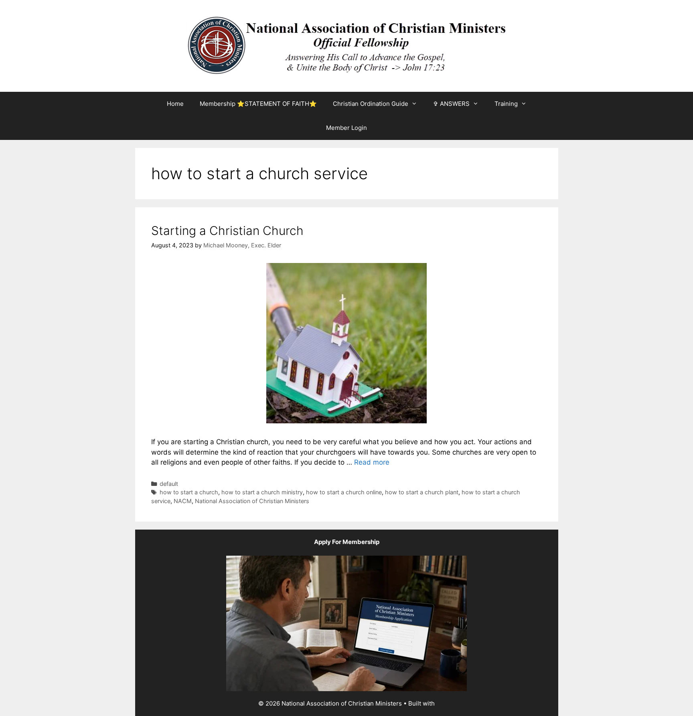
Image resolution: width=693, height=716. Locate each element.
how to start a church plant (421, 492)
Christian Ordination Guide (370, 103)
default (169, 483)
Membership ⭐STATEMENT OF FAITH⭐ (258, 103)
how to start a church (189, 492)
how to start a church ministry (262, 492)
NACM (183, 501)
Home (175, 103)
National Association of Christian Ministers (252, 501)
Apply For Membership (346, 542)
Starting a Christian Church (227, 230)
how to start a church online (344, 492)
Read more (371, 462)
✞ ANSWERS (451, 103)
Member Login (346, 127)
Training (506, 103)
